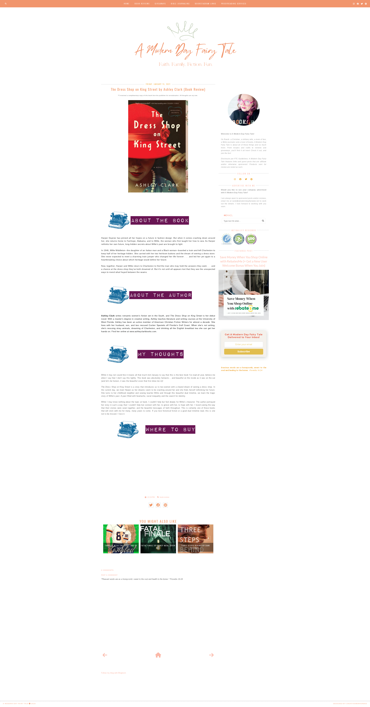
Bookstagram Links (205, 3)
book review (164, 497)
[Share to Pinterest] (165, 505)
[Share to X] (151, 505)
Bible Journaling (180, 3)
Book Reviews (142, 3)
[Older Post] (211, 655)
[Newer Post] (105, 655)
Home (127, 3)
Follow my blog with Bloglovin (113, 673)
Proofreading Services (233, 3)
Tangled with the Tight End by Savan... (121, 546)
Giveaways (160, 3)
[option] (120, 539)
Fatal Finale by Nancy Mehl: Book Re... (158, 546)
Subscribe (243, 351)
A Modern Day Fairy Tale (15, 703)
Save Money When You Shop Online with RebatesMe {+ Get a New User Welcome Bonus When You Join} (244, 261)
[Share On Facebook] (158, 505)
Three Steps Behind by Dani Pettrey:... (195, 546)
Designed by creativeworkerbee (350, 703)
